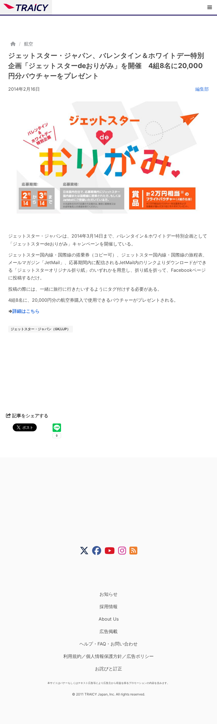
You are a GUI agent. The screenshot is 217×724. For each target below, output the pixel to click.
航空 (28, 44)
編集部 (202, 89)
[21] (108, 157)
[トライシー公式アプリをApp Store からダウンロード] (112, 573)
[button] (209, 7)
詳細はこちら (26, 311)
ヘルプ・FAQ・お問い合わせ (108, 644)
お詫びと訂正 (108, 668)
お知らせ (108, 594)
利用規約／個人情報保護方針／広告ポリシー (108, 656)
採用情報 (108, 606)
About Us (109, 619)
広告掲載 (108, 631)
